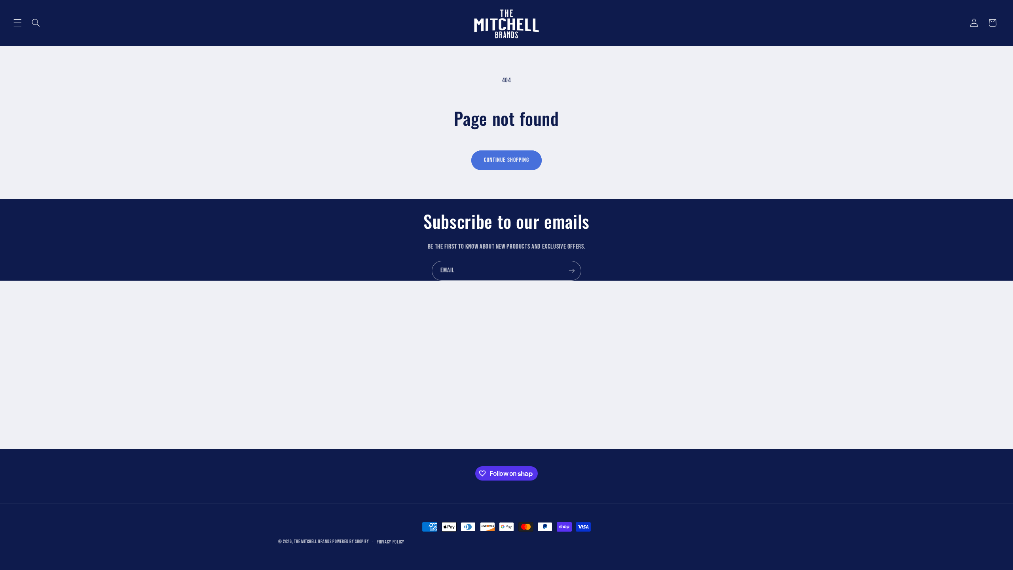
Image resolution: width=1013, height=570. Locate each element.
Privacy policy (390, 542)
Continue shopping (506, 160)
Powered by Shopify (350, 541)
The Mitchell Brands (312, 541)
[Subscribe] (572, 270)
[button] (17, 23)
